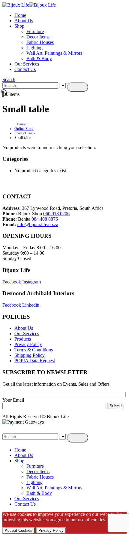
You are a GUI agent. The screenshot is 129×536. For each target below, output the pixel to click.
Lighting (34, 47)
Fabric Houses (40, 42)
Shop (19, 26)
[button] (8, 79)
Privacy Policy (28, 344)
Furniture (35, 31)
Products (22, 339)
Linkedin (30, 305)
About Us (23, 20)
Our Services (26, 63)
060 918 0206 (56, 213)
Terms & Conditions (33, 349)
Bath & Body (39, 58)
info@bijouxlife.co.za (37, 224)
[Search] (77, 87)
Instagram (31, 281)
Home (20, 15)
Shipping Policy (29, 355)
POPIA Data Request (34, 360)
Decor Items (38, 36)
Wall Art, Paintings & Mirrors (54, 53)
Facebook (11, 281)
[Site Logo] (29, 5)
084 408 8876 (45, 219)
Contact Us (25, 69)
